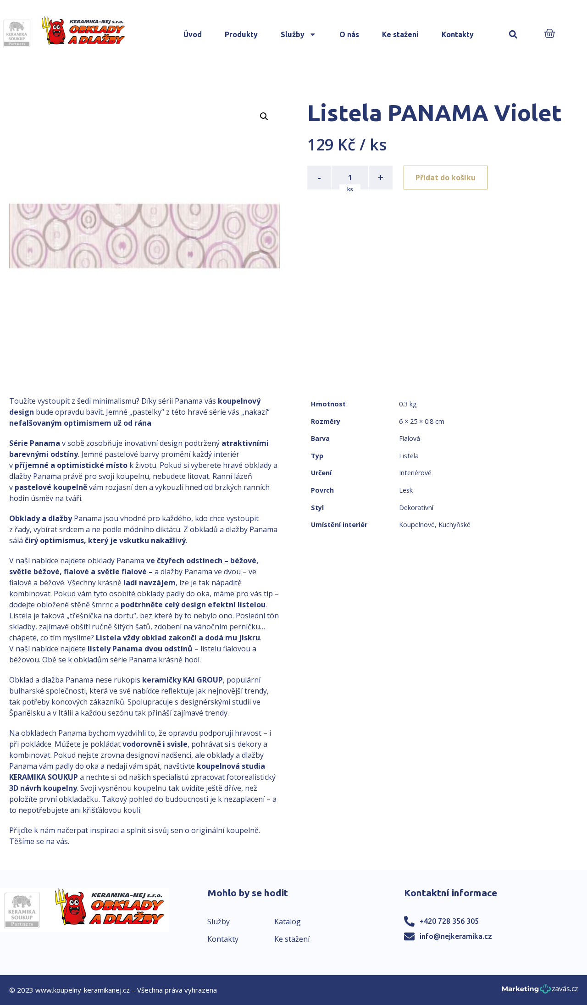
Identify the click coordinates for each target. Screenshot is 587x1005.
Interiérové (415, 472)
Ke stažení (400, 34)
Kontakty (458, 34)
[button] (513, 34)
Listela (409, 455)
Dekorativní (416, 507)
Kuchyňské (454, 524)
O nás (349, 34)
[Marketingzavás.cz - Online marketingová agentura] (540, 991)
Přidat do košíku (445, 177)
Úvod (192, 34)
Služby (293, 34)
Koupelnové (417, 524)
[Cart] (549, 34)
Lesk (406, 490)
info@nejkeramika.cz (456, 936)
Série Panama (34, 443)
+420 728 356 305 (449, 921)
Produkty (241, 34)
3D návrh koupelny (43, 788)
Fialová (409, 438)
